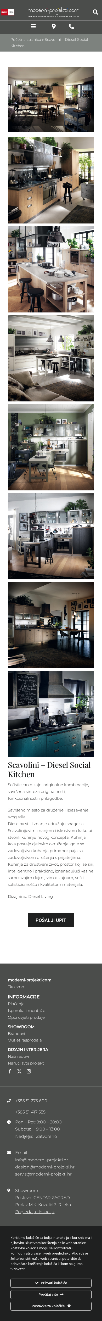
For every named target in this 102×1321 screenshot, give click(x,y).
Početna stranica (25, 39)
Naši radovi (18, 1056)
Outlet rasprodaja (25, 1040)
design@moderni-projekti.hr (45, 1167)
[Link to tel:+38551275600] (71, 26)
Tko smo (16, 986)
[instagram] (29, 1071)
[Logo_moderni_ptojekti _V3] (53, 8)
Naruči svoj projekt (26, 1063)
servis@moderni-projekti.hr (43, 1174)
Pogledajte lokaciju (34, 1211)
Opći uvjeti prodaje (26, 1017)
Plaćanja (16, 1003)
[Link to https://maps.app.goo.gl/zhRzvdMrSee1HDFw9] (54, 26)
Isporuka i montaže (26, 1010)
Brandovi (16, 1033)
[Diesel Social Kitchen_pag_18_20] (51, 69)
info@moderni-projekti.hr (41, 1159)
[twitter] (19, 1071)
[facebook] (10, 1071)
